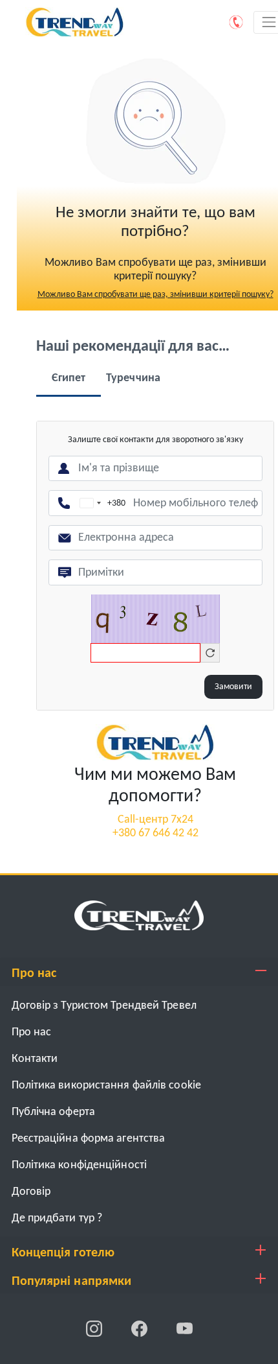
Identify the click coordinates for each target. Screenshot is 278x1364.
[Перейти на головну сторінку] (155, 742)
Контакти (35, 1059)
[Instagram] (95, 1329)
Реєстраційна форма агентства (89, 1139)
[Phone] (236, 22)
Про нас (32, 1032)
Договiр (31, 1192)
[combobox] (100, 503)
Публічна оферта (54, 1112)
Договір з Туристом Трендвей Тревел (104, 1006)
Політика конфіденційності (79, 1165)
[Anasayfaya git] (139, 915)
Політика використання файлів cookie (107, 1085)
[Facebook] (140, 1329)
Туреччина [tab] (133, 378)
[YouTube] (184, 1329)
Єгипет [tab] (69, 378)
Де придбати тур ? (57, 1218)
